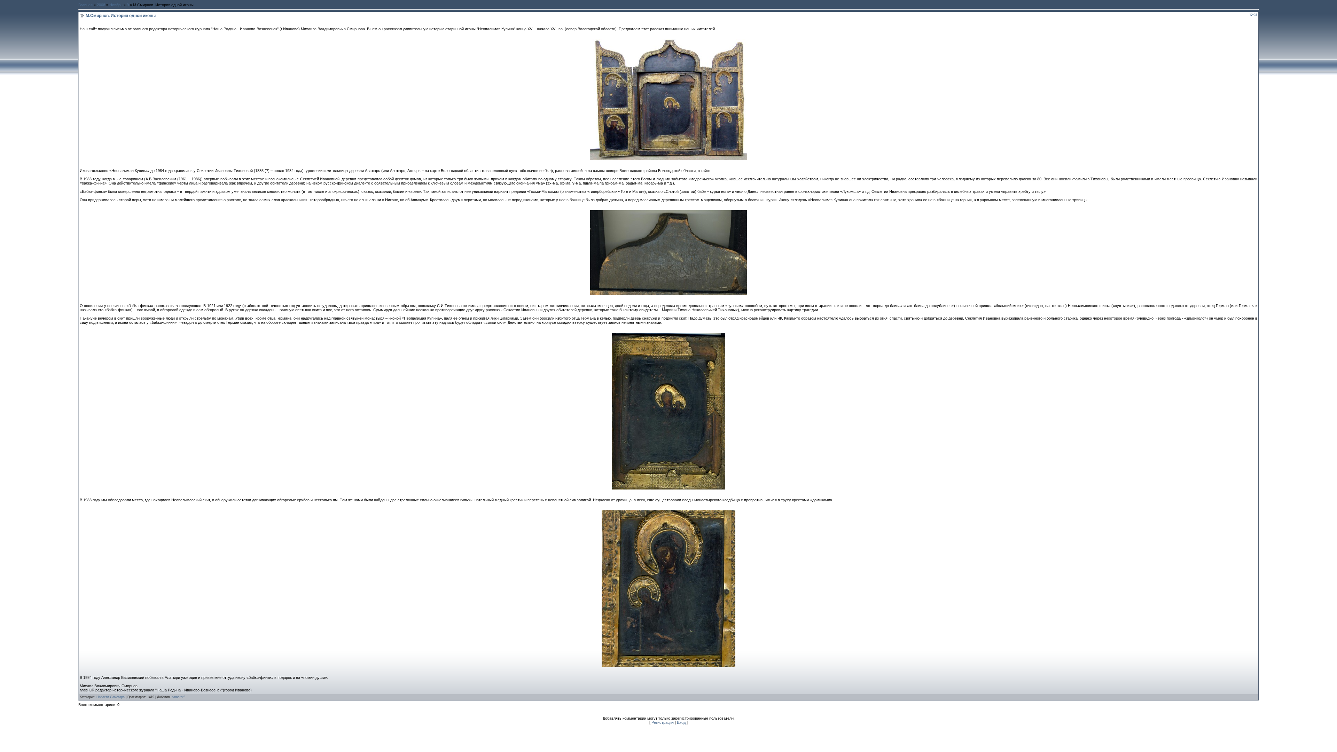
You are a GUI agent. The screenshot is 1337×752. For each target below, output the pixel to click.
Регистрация (662, 722)
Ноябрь (116, 5)
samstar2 (178, 697)
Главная (85, 5)
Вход (681, 722)
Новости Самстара (110, 697)
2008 (101, 5)
